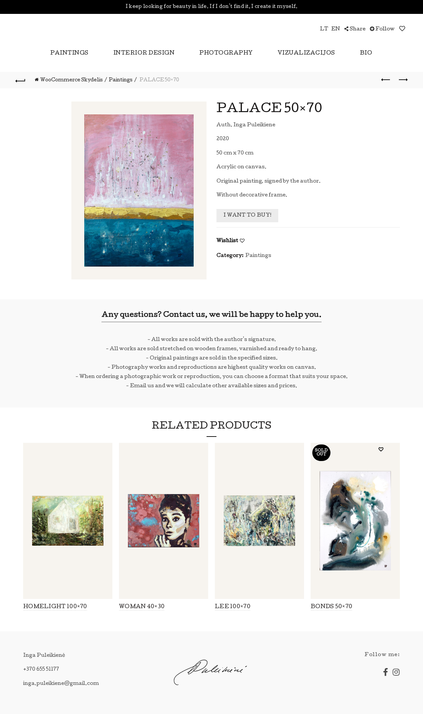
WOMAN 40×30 (142, 607)
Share (357, 29)
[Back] (20, 80)
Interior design (144, 53)
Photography (226, 53)
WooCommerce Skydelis (71, 80)
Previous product (386, 80)
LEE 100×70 (232, 607)
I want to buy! (247, 215)
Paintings (69, 53)
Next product (402, 80)
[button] (242, 240)
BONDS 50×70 (331, 607)
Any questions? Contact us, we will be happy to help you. (211, 315)
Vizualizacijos (306, 53)
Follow (384, 29)
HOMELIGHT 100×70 (55, 607)
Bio (366, 53)
